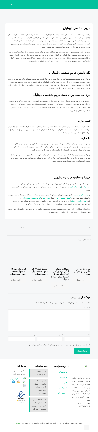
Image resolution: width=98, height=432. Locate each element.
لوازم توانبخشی (75, 187)
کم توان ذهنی (36, 198)
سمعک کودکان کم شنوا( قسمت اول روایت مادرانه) (40, 271)
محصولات (86, 187)
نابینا (58, 198)
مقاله (73, 201)
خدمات (62, 377)
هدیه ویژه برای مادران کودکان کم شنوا (82, 271)
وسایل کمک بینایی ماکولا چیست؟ (39, 372)
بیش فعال (26, 198)
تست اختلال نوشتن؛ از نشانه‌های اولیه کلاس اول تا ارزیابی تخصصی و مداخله (39, 404)
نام (88, 334)
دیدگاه (87, 307)
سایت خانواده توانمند (81, 195)
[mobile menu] (21, 4)
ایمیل (60, 334)
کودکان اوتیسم (65, 198)
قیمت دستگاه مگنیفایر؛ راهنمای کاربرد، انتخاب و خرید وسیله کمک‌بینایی (40, 387)
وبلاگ (63, 383)
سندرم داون (46, 198)
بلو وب (18, 423)
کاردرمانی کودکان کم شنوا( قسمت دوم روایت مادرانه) (18, 271)
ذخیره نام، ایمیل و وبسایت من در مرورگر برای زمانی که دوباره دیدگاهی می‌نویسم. (58, 345)
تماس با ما (61, 393)
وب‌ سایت (31, 334)
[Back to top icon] (86, 427)
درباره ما (62, 388)
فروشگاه (61, 372)
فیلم (85, 201)
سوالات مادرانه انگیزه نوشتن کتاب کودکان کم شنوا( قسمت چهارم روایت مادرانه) (60, 274)
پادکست (79, 201)
